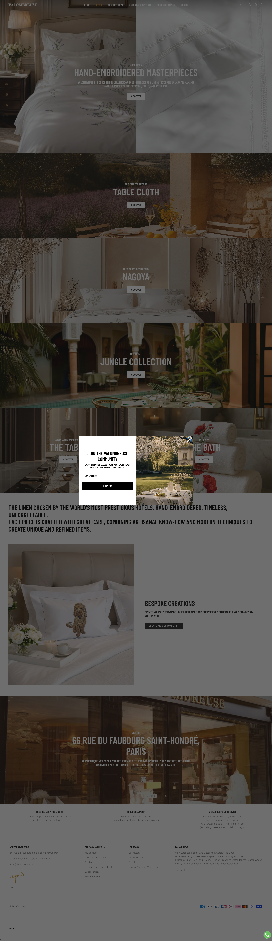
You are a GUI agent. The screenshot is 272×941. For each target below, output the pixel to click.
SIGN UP (108, 486)
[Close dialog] (189, 440)
